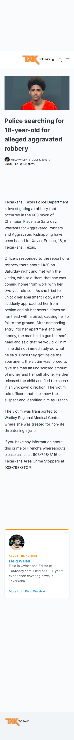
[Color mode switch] (52, 60)
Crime (8, 163)
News (31, 163)
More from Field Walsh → (27, 591)
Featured (20, 163)
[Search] (60, 60)
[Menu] (67, 60)
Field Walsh (19, 561)
